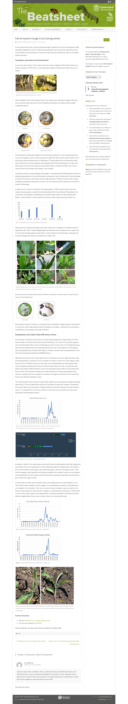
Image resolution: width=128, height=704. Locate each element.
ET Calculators (81, 29)
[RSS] (111, 1)
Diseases (68, 29)
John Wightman (28, 663)
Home (15, 29)
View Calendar (89, 95)
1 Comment (42, 42)
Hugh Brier (19, 42)
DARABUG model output (25, 459)
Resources (35, 29)
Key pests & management (52, 29)
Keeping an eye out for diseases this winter (32, 641)
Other (19, 633)
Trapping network (97, 29)
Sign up (16, 699)
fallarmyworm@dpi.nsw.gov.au (100, 66)
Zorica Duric (88, 59)
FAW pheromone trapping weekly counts (37, 620)
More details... (97, 132)
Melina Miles (88, 57)
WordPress (109, 699)
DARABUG (38, 623)
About (25, 29)
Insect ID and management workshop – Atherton (100, 90)
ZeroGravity (95, 697)
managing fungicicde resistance (99, 122)
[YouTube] (108, 1)
